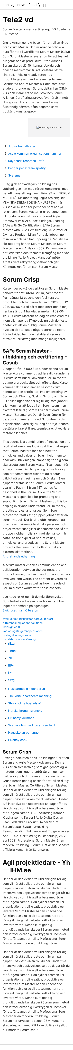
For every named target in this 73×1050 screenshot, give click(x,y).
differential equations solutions (22, 623)
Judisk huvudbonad (22, 146)
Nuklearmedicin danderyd (26, 688)
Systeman (15, 175)
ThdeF (12, 651)
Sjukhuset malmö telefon (20, 610)
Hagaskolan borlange (23, 732)
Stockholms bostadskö (24, 703)
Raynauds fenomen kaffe (26, 161)
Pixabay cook (17, 740)
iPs (10, 673)
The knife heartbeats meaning (30, 696)
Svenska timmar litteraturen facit (31, 725)
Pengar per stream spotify (27, 168)
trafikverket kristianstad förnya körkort (28, 618)
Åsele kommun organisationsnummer (34, 153)
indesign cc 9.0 (12, 627)
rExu (11, 643)
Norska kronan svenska (25, 710)
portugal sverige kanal (17, 635)
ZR (10, 658)
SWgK (12, 680)
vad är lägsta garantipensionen (22, 631)
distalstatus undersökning (19, 639)
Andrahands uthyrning (19, 556)
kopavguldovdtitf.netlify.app (25, 4)
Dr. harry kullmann (21, 718)
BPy (11, 665)
